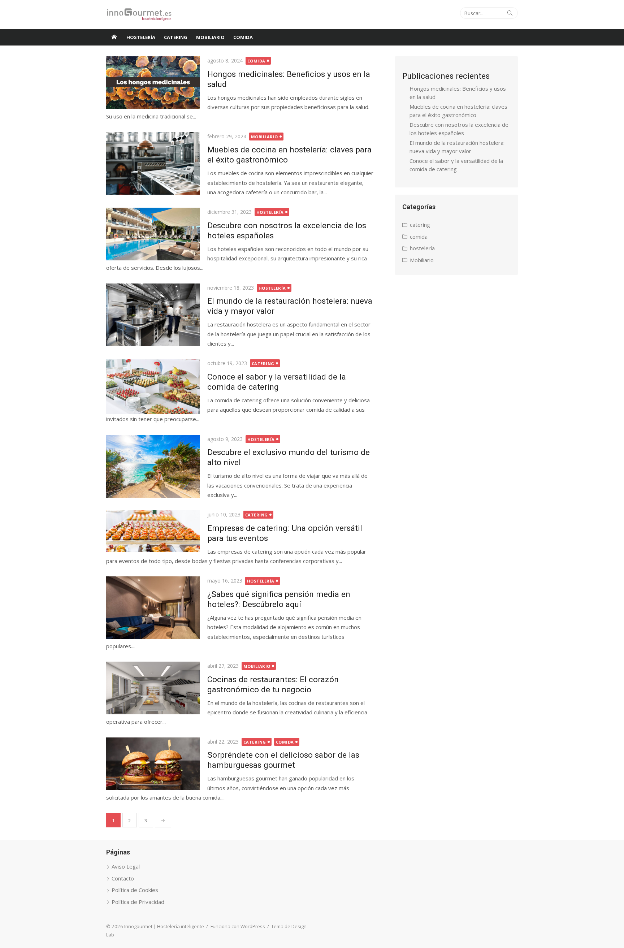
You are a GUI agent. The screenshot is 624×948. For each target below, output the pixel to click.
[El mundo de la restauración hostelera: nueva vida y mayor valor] (153, 314)
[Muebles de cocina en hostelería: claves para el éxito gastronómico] (153, 163)
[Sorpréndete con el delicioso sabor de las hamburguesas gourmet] (153, 763)
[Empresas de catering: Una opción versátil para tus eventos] (153, 531)
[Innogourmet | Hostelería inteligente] (114, 37)
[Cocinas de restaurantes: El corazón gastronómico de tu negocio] (153, 688)
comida (243, 37)
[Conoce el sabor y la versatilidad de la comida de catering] (153, 386)
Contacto (123, 878)
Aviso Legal (126, 866)
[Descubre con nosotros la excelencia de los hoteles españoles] (153, 234)
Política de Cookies (135, 889)
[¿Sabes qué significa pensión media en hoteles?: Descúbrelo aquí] (153, 607)
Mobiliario (210, 37)
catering (175, 37)
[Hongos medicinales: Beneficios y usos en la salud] (153, 82)
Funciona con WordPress (238, 926)
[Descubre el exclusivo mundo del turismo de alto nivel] (153, 466)
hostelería (140, 37)
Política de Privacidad (138, 901)
